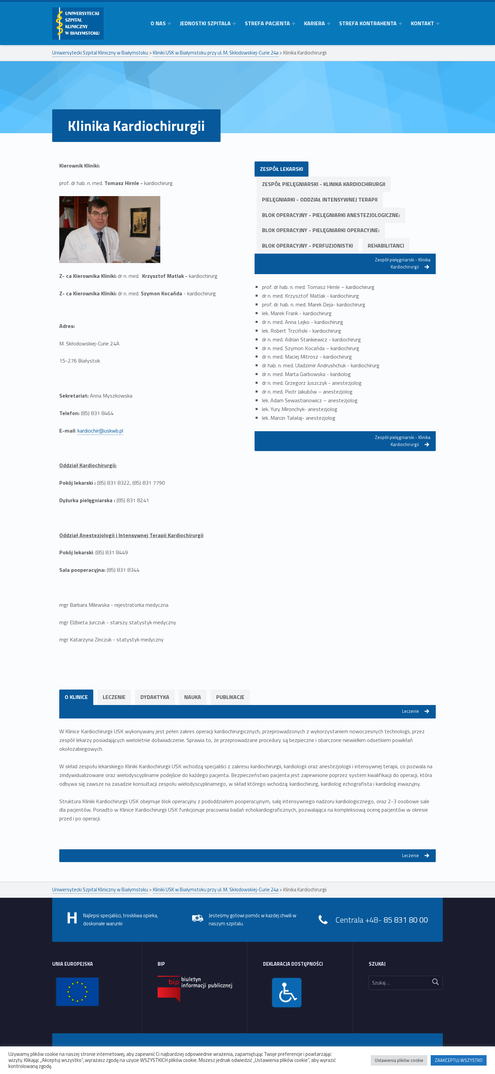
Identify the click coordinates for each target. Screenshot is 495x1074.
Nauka (192, 697)
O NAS (158, 23)
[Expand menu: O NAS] (169, 23)
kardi (82, 431)
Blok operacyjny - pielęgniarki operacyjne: (321, 230)
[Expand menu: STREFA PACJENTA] (293, 23)
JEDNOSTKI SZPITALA (205, 23)
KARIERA (314, 23)
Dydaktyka (154, 697)
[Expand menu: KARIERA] (328, 23)
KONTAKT (422, 23)
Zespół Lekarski (281, 169)
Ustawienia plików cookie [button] (399, 1060)
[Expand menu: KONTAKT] (437, 23)
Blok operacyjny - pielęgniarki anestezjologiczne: (331, 215)
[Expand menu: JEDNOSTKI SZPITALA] (234, 23)
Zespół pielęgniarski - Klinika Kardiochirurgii (323, 184)
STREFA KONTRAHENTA (368, 23)
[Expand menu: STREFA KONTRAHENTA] (400, 23)
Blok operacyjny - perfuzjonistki (307, 246)
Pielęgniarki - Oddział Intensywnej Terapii (319, 199)
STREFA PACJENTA (267, 23)
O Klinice (76, 697)
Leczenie (114, 697)
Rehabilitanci (386, 246)
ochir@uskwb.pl (105, 431)
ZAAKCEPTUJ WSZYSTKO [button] (459, 1060)
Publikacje (230, 697)
